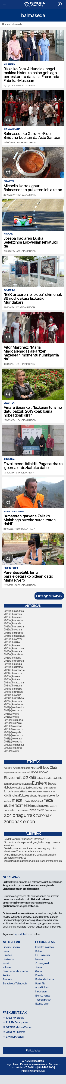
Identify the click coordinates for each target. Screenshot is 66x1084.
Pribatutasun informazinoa (33, 1064)
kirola (7, 795)
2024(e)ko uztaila (13, 685)
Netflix (45, 806)
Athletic (34, 768)
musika (37, 806)
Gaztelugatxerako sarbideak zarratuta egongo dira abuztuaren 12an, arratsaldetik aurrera (29, 850)
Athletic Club (47, 767)
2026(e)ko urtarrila (13, 632)
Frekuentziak (15, 1012)
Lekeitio (53, 795)
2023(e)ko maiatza (13, 729)
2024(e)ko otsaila (13, 701)
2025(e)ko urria (12, 641)
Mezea (39, 959)
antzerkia (25, 767)
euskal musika (10, 783)
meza (17, 800)
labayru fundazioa (39, 795)
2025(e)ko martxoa (14, 660)
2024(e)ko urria (12, 676)
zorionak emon (19, 821)
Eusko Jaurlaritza (34, 787)
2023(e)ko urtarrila (13, 741)
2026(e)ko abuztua (14, 610)
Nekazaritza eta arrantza (15, 971)
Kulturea (24, 795)
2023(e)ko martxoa (13, 735)
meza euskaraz (33, 800)
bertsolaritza (23, 772)
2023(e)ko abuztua (13, 719)
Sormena (7, 979)
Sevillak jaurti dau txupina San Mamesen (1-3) (26, 838)
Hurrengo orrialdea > (49, 596)
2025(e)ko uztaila (13, 651)
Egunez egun (42, 1003)
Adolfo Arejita (12, 767)
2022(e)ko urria (11, 750)
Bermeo (13, 772)
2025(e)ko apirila (12, 657)
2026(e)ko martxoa (14, 626)
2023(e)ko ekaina (13, 726)
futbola (8, 791)
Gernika (17, 791)
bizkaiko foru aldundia (46, 778)
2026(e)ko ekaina (13, 617)
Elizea (6, 951)
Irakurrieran (37, 791)
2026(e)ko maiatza (13, 620)
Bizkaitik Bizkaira (11, 947)
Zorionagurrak (42, 963)
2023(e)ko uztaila (12, 722)
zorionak (43, 815)
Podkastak (45, 942)
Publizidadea (33, 1050)
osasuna (53, 806)
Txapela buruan (43, 999)
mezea (26, 805)
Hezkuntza (8, 959)
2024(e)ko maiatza (13, 691)
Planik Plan (40, 983)
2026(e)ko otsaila (13, 629)
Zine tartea (50, 810)
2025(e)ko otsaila (13, 663)
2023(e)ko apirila (12, 732)
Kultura (38, 951)
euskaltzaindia (24, 783)
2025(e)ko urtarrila (13, 666)
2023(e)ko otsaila (12, 738)
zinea (32, 810)
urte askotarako (22, 810)
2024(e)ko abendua (14, 670)
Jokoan (39, 967)
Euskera (39, 783)
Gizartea (7, 955)
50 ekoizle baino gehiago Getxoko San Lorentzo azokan (33, 860)
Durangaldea (17, 1022)
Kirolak (6, 963)
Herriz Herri (26, 791)
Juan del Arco (48, 791)
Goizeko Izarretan (44, 947)
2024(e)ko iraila (12, 679)
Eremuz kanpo (42, 995)
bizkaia (29, 777)
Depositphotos (21, 934)
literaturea (7, 801)
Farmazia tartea (49, 787)
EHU (59, 778)
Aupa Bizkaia (41, 987)
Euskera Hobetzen (45, 979)
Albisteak (11, 942)
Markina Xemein (19, 1027)
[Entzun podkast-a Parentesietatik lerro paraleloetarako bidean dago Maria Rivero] (8, 559)
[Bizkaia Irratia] (33, 4)
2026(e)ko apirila (12, 623)
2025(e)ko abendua (14, 635)
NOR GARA (11, 877)
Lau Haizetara (42, 955)
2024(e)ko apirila (12, 694)
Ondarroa (15, 1032)
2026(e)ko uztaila (13, 614)
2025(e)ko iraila (12, 645)
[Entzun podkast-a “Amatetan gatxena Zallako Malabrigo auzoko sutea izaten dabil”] (8, 502)
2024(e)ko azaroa (13, 673)
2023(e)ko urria (11, 713)
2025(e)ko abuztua (14, 648)
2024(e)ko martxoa (14, 697)
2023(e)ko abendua (14, 707)
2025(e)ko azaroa (13, 638)
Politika (6, 975)
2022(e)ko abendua (14, 744)
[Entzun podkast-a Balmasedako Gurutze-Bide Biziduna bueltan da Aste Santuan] (8, 120)
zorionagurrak (19, 815)
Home (5, 24)
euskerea (20, 787)
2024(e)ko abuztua (14, 682)
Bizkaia (15, 1017)
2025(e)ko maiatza (13, 654)
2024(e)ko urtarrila (13, 704)
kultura (15, 795)
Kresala (39, 975)
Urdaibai (15, 1036)
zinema (40, 810)
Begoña (7, 773)
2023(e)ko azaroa (13, 710)
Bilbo (33, 772)
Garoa (38, 971)
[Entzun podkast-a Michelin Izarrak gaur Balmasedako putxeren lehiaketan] (8, 172)
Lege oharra (12, 1064)
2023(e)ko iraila (11, 716)
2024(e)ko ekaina (13, 688)
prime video (9, 810)
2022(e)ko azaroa (13, 747)
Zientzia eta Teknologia (15, 983)
